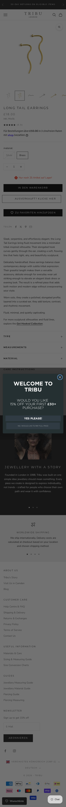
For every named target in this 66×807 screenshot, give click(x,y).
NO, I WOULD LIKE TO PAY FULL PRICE (33, 426)
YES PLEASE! (33, 418)
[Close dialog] (60, 377)
